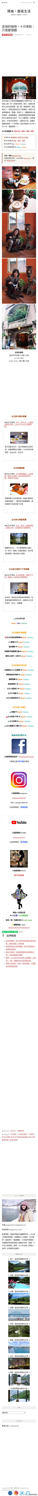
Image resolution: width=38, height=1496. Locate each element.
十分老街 (12, 1134)
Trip (13, 144)
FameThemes (13, 1490)
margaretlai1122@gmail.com (19, 928)
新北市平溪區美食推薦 (19, 1137)
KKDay (18, 147)
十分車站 (31, 1134)
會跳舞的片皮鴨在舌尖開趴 (19, 137)
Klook (18, 144)
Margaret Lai (16, 155)
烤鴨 (27, 131)
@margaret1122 (19, 837)
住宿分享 (17, 131)
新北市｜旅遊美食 (7, 34)
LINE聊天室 (23, 915)
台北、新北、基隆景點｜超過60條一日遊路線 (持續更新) (18, 526)
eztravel (23, 144)
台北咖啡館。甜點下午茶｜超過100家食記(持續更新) (18, 576)
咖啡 (23, 131)
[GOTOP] (28, 1493)
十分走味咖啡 (22, 1134)
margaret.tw (27, 158)
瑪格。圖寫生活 (19, 11)
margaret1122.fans (15, 1230)
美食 (19, 140)
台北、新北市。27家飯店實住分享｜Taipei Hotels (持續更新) (18, 424)
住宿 (14, 140)
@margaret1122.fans (26, 757)
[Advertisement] (19, 57)
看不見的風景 (19, 875)
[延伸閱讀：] (19, 746)
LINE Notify (27, 920)
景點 (32, 131)
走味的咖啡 (13, 1140)
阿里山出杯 (11, 160)
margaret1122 (19, 34)
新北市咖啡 (6, 1137)
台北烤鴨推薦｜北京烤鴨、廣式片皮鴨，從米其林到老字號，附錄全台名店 (18, 476)
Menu (6, 2)
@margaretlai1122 (19, 798)
